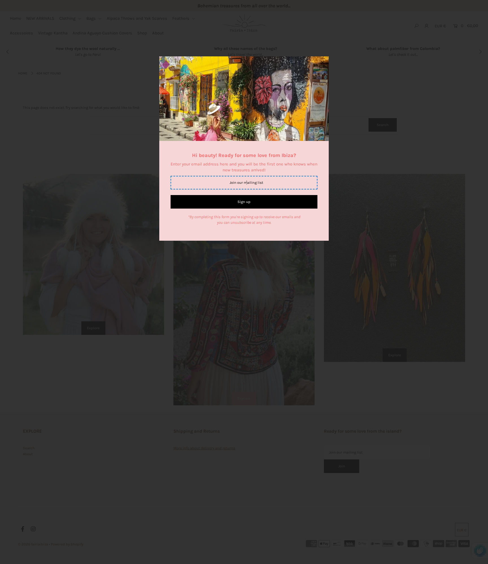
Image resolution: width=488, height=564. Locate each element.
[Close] (322, 62)
